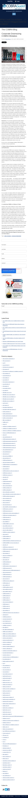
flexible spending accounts (8, 661)
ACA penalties (6, 377)
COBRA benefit (6, 466)
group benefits (6, 671)
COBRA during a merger (8, 508)
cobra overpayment (7, 572)
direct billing (5, 627)
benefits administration (7, 413)
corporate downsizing (16, 236)
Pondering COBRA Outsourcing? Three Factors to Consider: (14, 343)
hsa (4, 741)
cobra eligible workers (7, 525)
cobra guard (6, 534)
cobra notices (6, 559)
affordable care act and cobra (9, 394)
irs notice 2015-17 (7, 752)
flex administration (7, 659)
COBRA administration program (9, 445)
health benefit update (7, 678)
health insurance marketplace (9, 699)
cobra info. (5, 544)
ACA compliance (6, 373)
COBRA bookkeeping (7, 481)
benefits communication (8, 417)
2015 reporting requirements (9, 358)
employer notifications (7, 648)
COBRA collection (7, 483)
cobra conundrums (7, 498)
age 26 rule (5, 403)
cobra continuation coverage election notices (12, 494)
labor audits (5, 754)
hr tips (4, 739)
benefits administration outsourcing (10, 415)
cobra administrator (7, 451)
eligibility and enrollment (8, 631)
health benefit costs (7, 676)
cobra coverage (6, 502)
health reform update (7, 714)
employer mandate (7, 644)
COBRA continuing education (9, 496)
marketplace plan (6, 762)
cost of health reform (7, 623)
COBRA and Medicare (7, 460)
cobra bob (5, 479)
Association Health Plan (8, 407)
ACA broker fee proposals (8, 367)
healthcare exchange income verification (11, 720)
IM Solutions (6, 745)
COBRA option (6, 563)
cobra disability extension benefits (10, 506)
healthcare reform (7, 722)
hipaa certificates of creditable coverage (11, 724)
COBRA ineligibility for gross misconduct (11, 542)
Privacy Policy (24, 796)
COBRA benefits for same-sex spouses (11, 470)
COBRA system (6, 606)
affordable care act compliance (9, 396)
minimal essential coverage (8, 777)
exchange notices (7, 654)
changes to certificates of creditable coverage (12, 430)
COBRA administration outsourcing (10, 441)
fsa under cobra (6, 667)
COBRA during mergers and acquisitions (11, 513)
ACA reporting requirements (8, 381)
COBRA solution (6, 597)
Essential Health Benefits (8, 652)
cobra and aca (6, 453)
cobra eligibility (6, 521)
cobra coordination (7, 500)
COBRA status (6, 604)
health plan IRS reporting (8, 701)
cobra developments (7, 504)
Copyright (3, 796)
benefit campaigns (7, 411)
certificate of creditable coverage (9, 426)
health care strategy (7, 690)
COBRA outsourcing (7, 568)
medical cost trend (7, 769)
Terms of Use (17, 796)
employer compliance (7, 642)
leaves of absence (7, 756)
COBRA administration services (9, 447)
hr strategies (6, 737)
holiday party (6, 726)
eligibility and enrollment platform (9, 633)
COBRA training (6, 608)
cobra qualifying (6, 585)
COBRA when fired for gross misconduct (11, 612)
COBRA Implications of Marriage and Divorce (12, 540)
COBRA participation (7, 576)
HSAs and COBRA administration (9, 743)
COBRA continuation (7, 489)
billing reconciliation (7, 420)
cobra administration (7, 436)
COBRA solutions (6, 599)
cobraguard (5, 614)
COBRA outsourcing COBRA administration (11, 570)
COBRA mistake (6, 551)
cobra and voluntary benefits (9, 462)
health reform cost (7, 709)
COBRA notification (7, 561)
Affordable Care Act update (8, 398)
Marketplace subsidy (7, 764)
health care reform (7, 686)
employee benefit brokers (8, 640)
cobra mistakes (7, 236)
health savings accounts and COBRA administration (13, 716)
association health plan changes (9, 409)
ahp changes (6, 405)
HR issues (5, 735)
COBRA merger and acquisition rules (10, 549)
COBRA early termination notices (9, 515)
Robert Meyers (8, 39)
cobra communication (7, 485)
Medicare (5, 771)
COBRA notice (6, 557)
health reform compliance (8, 707)
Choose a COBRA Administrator (9, 432)
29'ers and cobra (6, 360)
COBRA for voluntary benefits (9, 532)
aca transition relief (7, 388)
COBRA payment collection (8, 580)
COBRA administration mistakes (9, 439)
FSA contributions (7, 665)
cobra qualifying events (8, 589)
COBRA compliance (7, 487)
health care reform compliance (9, 688)
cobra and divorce (7, 458)
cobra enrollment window (8, 527)
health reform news (7, 712)
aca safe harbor (6, 384)
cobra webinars (6, 610)
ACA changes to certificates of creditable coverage (13, 371)
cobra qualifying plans (7, 591)
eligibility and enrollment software (9, 635)
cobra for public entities (8, 530)
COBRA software (6, 595)
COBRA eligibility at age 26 (8, 523)
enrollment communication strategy (10, 650)
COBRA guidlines (6, 538)
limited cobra (6, 758)
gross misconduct (7, 669)
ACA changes (6, 369)
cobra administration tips (8, 449)
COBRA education (7, 517)
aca (4, 362)
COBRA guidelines (7, 536)
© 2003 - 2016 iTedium (9, 796)
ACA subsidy (6, 386)
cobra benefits (6, 468)
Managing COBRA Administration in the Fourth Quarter (13, 341)
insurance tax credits (7, 750)
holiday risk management (8, 728)
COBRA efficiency (7, 519)
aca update (5, 390)
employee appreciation (7, 637)
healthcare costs (6, 718)
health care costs (6, 680)
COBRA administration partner (9, 443)
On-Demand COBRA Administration (14, 11)
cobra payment (6, 578)
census (5, 424)
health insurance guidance (8, 697)
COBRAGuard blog (7, 616)
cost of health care (7, 621)
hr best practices (6, 733)
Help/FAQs (10, 1)
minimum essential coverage (9, 779)
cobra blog (5, 477)
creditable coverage (7, 625)
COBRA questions (7, 593)
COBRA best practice (7, 472)
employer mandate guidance (9, 646)
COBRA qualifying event (8, 587)
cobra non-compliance (7, 555)
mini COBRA (6, 773)
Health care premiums (7, 684)
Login (18, 1)
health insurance (6, 695)
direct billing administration (8, 629)
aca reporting (6, 379)
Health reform (6, 705)
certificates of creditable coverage (10, 428)
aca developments (7, 375)
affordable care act (7, 392)
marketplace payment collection (9, 760)
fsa (4, 663)
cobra (5, 434)
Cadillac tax (5, 422)
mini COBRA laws (7, 775)
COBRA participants (7, 574)
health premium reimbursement (9, 703)
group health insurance (8, 673)
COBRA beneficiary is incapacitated (10, 464)
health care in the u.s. (7, 682)
